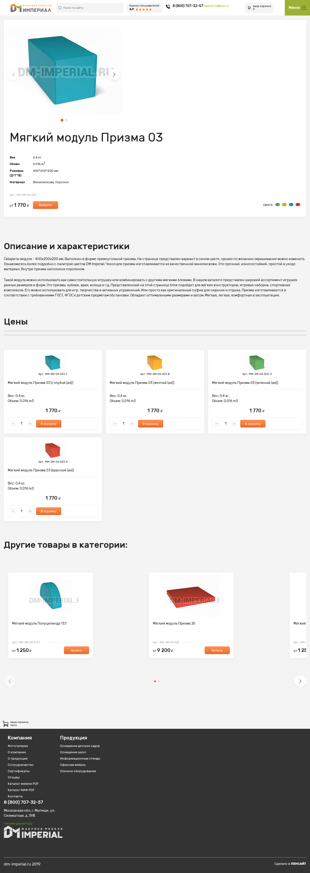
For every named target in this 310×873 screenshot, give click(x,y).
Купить (76, 650)
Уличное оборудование (78, 771)
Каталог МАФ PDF (21, 790)
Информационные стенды (80, 758)
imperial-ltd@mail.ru (216, 6)
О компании (17, 752)
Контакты (15, 796)
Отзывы (14, 777)
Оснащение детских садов (80, 746)
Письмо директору (18, 823)
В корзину (49, 424)
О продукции (18, 758)
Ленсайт (298, 863)
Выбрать (45, 205)
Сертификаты (18, 771)
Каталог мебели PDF (23, 784)
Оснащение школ (73, 752)
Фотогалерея (18, 746)
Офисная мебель (73, 765)
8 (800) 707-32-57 (188, 6)
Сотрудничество (21, 765)
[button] (13, 74)
